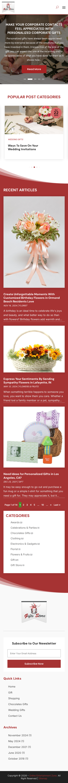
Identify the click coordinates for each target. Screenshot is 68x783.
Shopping (14, 698)
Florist (23, 305)
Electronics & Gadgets (24, 543)
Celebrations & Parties (24, 527)
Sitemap (43, 778)
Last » (57, 504)
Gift (21, 481)
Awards (15, 522)
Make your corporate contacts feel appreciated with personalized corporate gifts (34, 29)
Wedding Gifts (16, 710)
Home (11, 686)
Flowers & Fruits (28, 386)
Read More (34, 69)
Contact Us (15, 715)
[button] (31, 167)
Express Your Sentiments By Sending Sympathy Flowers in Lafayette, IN (28, 380)
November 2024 (18, 735)
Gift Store (16, 565)
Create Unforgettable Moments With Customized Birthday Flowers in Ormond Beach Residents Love (31, 298)
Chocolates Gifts (20, 533)
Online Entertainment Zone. (43, 775)
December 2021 (17, 747)
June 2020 (14, 752)
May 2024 (14, 741)
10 (42, 504)
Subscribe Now (34, 664)
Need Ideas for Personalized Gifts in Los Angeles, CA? (31, 475)
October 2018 (16, 758)
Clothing (16, 538)
